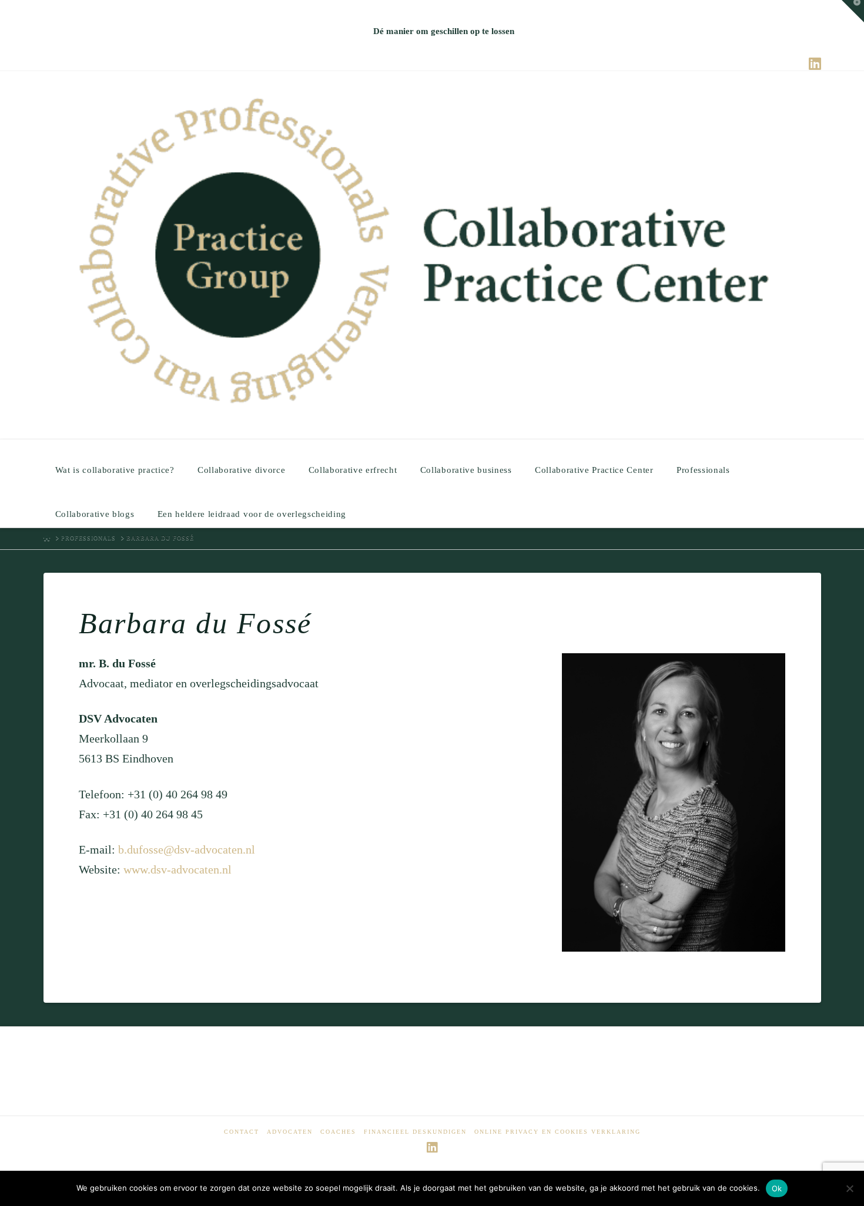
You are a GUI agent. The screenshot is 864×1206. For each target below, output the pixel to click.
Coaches (338, 1131)
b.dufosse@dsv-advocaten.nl (186, 849)
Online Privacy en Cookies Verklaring (557, 1131)
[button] (853, 11)
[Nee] (849, 1188)
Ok (777, 1188)
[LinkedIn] (815, 63)
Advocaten (290, 1131)
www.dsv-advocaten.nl (177, 869)
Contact (241, 1131)
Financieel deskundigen (415, 1131)
